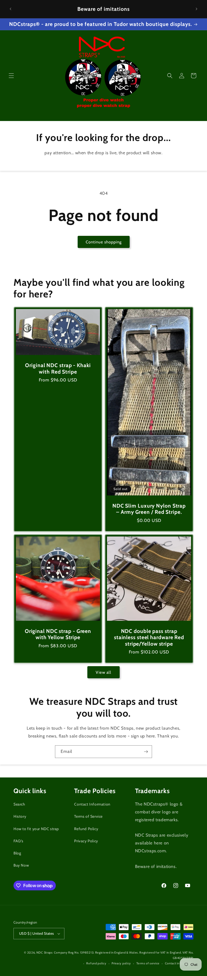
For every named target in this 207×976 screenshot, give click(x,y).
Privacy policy (121, 963)
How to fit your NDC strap (36, 828)
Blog (17, 853)
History (19, 816)
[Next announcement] (196, 9)
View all (103, 672)
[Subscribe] (146, 751)
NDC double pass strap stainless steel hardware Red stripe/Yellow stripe (149, 637)
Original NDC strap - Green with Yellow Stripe (58, 634)
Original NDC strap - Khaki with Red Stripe (58, 369)
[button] (11, 76)
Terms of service (148, 963)
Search (19, 804)
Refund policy (96, 963)
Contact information (179, 963)
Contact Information (92, 804)
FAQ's (18, 841)
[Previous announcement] (10, 9)
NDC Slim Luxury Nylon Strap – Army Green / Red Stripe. (149, 509)
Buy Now (21, 865)
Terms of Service (88, 816)
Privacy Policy (86, 841)
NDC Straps (44, 952)
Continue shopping (104, 242)
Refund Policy (86, 828)
